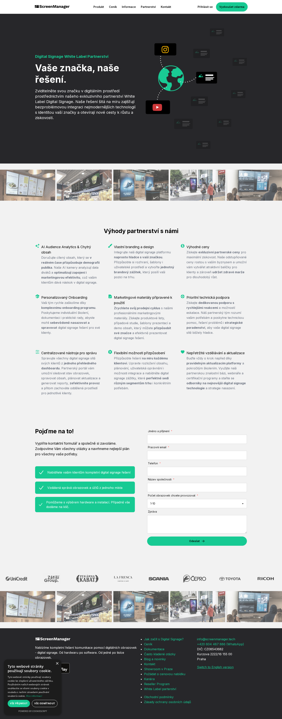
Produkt (98, 6)
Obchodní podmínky (159, 697)
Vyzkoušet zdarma (231, 6)
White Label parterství (160, 689)
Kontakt (166, 6)
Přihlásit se (205, 6)
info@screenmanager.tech (216, 639)
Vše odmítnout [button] (44, 703)
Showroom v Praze (158, 669)
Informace (129, 6)
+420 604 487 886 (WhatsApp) (220, 644)
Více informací (34, 696)
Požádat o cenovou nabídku (164, 674)
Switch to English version (215, 667)
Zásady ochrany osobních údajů (167, 702)
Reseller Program (157, 684)
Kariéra (149, 679)
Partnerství (148, 6)
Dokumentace (154, 649)
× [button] (57, 663)
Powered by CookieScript (32, 711)
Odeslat (194, 541)
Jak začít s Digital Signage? (164, 639)
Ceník (113, 6)
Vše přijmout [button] (18, 703)
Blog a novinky (155, 659)
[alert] (32, 687)
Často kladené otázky (160, 654)
